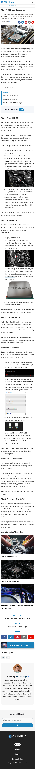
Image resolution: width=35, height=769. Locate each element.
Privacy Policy (17, 759)
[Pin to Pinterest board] (26, 22)
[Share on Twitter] (22, 22)
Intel (7, 657)
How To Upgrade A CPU (10, 95)
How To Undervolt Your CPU (17, 618)
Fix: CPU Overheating (10, 99)
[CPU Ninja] (7, 2)
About (17, 749)
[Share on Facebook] (19, 22)
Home (2, 5)
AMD (3, 657)
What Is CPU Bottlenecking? (12, 103)
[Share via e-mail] (29, 22)
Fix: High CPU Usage (17, 627)
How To (6, 5)
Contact (17, 754)
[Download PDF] (32, 22)
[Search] (17, 725)
